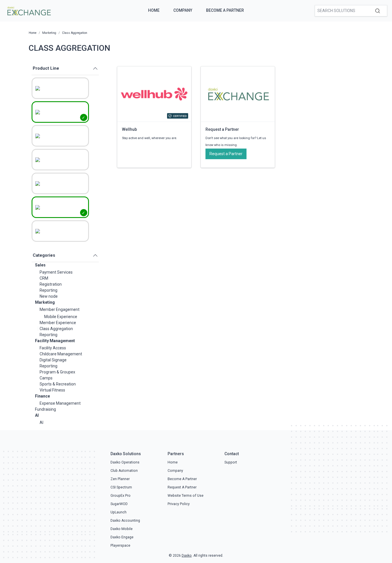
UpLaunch (118, 512)
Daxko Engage (121, 537)
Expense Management (60, 403)
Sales (40, 265)
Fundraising (45, 409)
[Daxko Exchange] (28, 10)
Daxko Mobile (121, 529)
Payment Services (56, 272)
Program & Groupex (57, 372)
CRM (44, 278)
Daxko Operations (124, 462)
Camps (46, 378)
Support (230, 462)
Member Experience (58, 322)
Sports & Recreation (58, 384)
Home (154, 10)
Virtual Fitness (52, 390)
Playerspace (120, 545)
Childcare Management (61, 354)
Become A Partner (225, 10)
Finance (42, 396)
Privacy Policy (179, 504)
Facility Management (55, 340)
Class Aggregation (56, 328)
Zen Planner (120, 479)
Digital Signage (53, 360)
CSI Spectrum (121, 487)
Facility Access (53, 348)
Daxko (187, 556)
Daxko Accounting (125, 521)
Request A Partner (182, 487)
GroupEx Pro (120, 496)
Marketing (45, 302)
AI (37, 415)
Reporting (48, 290)
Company (182, 10)
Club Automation (124, 471)
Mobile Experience (60, 316)
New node (49, 296)
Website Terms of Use (185, 496)
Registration (51, 284)
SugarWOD (119, 504)
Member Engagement (59, 309)
